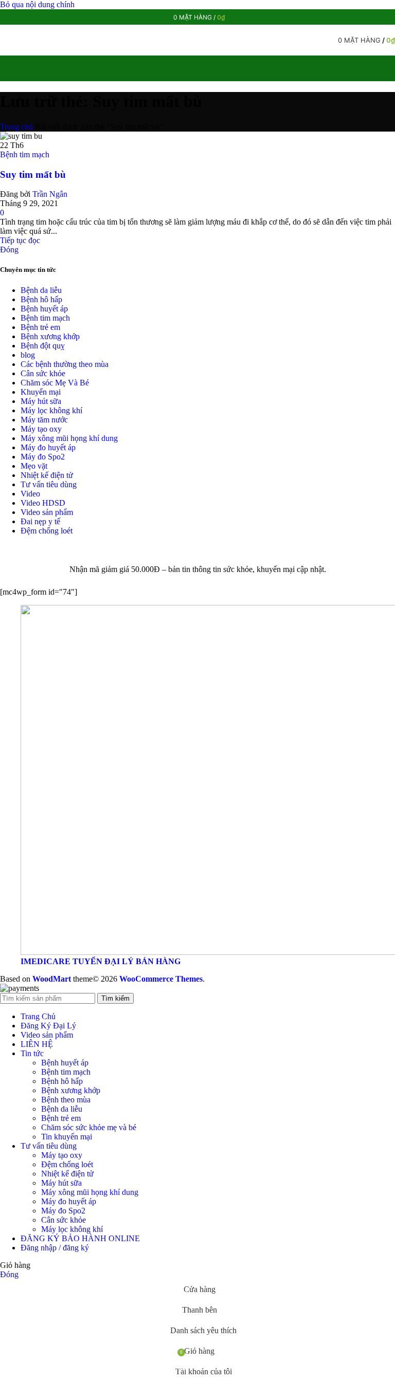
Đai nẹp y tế (40, 521)
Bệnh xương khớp (50, 336)
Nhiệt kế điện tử (47, 475)
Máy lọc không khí (51, 410)
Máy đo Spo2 (43, 456)
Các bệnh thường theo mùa (65, 364)
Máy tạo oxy (41, 429)
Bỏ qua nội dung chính (37, 4)
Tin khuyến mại (66, 1136)
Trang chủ (16, 126)
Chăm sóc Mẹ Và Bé (55, 382)
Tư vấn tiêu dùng (49, 484)
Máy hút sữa (41, 401)
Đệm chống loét (47, 530)
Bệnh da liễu (41, 290)
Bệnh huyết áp (44, 308)
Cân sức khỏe (43, 373)
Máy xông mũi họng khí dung (69, 438)
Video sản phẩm (47, 512)
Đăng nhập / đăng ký (55, 1247)
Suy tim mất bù (33, 174)
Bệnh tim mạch (24, 154)
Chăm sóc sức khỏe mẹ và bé (88, 1127)
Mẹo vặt (34, 466)
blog (28, 355)
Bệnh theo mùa (66, 1099)
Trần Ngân (49, 194)
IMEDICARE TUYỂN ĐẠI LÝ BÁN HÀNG (101, 961)
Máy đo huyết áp (48, 447)
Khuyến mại (41, 392)
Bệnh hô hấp (41, 299)
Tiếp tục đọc (20, 240)
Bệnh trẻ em (40, 327)
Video (30, 493)
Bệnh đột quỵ (43, 345)
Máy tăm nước (44, 419)
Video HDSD (43, 503)
